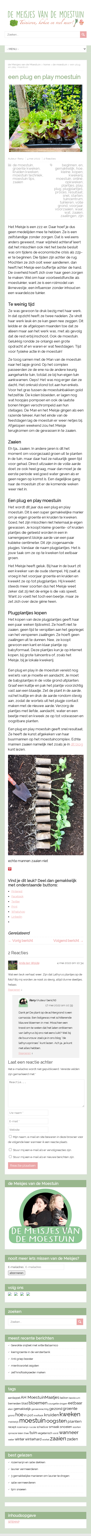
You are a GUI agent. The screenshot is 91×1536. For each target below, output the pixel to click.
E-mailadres (16, 1267)
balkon (64, 1397)
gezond (55, 1409)
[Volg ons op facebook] (10, 1294)
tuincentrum (73, 199)
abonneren (16, 1273)
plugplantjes (73, 189)
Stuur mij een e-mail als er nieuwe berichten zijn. (43, 1157)
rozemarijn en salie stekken (28, 1462)
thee (26, 1433)
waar (79, 209)
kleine (65, 172)
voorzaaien (64, 209)
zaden (72, 1439)
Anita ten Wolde (29, 963)
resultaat (75, 192)
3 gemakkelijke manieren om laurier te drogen (40, 1475)
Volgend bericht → (68, 940)
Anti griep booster (22, 1358)
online (78, 178)
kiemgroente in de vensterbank (30, 1352)
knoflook (38, 1415)
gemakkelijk (64, 168)
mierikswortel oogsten (25, 1365)
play (79, 185)
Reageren (14, 989)
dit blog (77, 744)
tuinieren (67, 202)
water (11, 1439)
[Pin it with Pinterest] (9, 868)
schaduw (42, 1427)
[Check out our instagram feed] (29, 1294)
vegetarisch (44, 1433)
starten (77, 195)
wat (67, 212)
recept (12, 1427)
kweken (69, 1414)
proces (61, 192)
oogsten (56, 1421)
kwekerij (76, 175)
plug (57, 189)
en (81, 165)
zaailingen (68, 216)
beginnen (69, 165)
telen (20, 1433)
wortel (45, 1439)
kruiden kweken (25, 172)
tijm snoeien (18, 1489)
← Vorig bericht (20, 940)
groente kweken (26, 168)
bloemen (38, 1402)
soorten (77, 1427)
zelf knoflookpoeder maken (28, 1372)
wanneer (69, 1432)
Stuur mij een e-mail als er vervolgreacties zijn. (42, 1150)
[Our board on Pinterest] (22, 1294)
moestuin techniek (27, 175)
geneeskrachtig (40, 1409)
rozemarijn (23, 1427)
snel (66, 195)
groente (70, 1408)
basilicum (74, 1397)
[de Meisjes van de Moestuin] (45, 1242)
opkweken (74, 182)
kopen (77, 172)
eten (10, 1409)
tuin (33, 1432)
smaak (54, 1427)
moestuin (63, 178)
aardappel (14, 1397)
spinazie (12, 1433)
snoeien (66, 1427)
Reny (21, 158)
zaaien (18, 182)
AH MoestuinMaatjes (40, 1397)
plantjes (68, 185)
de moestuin (23, 165)
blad (25, 1403)
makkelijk (13, 1421)
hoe (79, 168)
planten (74, 1421)
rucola (32, 1427)
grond (11, 1415)
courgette (53, 1403)
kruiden (51, 1414)
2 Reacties (50, 158)
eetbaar (75, 1403)
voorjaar (76, 206)
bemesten (14, 1403)
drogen (63, 1403)
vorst (55, 1433)
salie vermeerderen (23, 1482)
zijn (80, 216)
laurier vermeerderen (24, 1469)
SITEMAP (13, 1521)
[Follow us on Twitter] (16, 1294)
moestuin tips (23, 178)
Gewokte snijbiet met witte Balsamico (34, 1345)
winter (19, 1439)
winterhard (33, 1439)
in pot (28, 1415)
